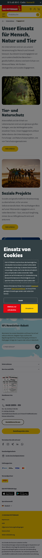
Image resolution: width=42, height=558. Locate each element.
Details (20, 300)
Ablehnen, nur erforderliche (11, 308)
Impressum (34, 286)
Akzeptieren (29, 308)
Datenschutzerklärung (18, 288)
